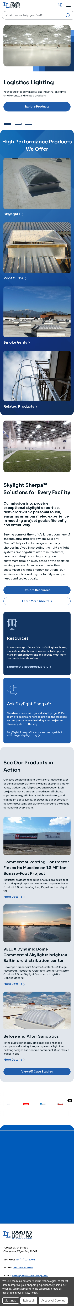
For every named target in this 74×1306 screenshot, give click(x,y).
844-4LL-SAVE (25, 1259)
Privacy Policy (29, 1292)
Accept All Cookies (53, 1300)
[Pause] (69, 1100)
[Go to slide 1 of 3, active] (7, 124)
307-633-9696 (23, 1267)
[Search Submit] (68, 15)
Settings (10, 1300)
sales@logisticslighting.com (30, 1275)
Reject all (29, 1300)
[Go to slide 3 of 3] (28, 124)
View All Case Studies (37, 1071)
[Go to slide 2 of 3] (18, 124)
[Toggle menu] (68, 4)
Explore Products (37, 106)
